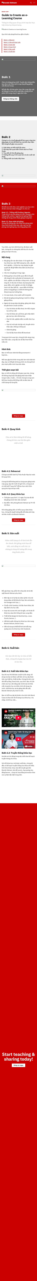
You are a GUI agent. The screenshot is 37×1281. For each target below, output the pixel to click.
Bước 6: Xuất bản (9, 51)
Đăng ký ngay (18, 416)
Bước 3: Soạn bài (9, 45)
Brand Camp (5, 11)
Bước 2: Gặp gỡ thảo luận (12, 42)
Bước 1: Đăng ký (9, 40)
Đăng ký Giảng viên (10, 99)
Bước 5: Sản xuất (9, 49)
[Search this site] (31, 2)
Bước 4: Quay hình (10, 47)
